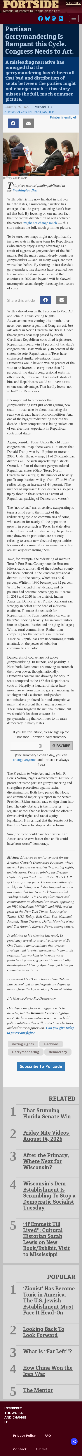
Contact (20, 1449)
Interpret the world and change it (15, 1415)
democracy (58, 1052)
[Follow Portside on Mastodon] (54, 20)
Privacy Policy (24, 1435)
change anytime (24, 760)
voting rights (23, 1044)
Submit (41, 1449)
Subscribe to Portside (41, 1066)
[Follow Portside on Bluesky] (48, 20)
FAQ (47, 1435)
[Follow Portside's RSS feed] (61, 20)
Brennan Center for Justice (29, 111)
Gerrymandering (25, 1052)
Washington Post (25, 190)
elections (51, 1044)
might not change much (40, 222)
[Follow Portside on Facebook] (40, 20)
